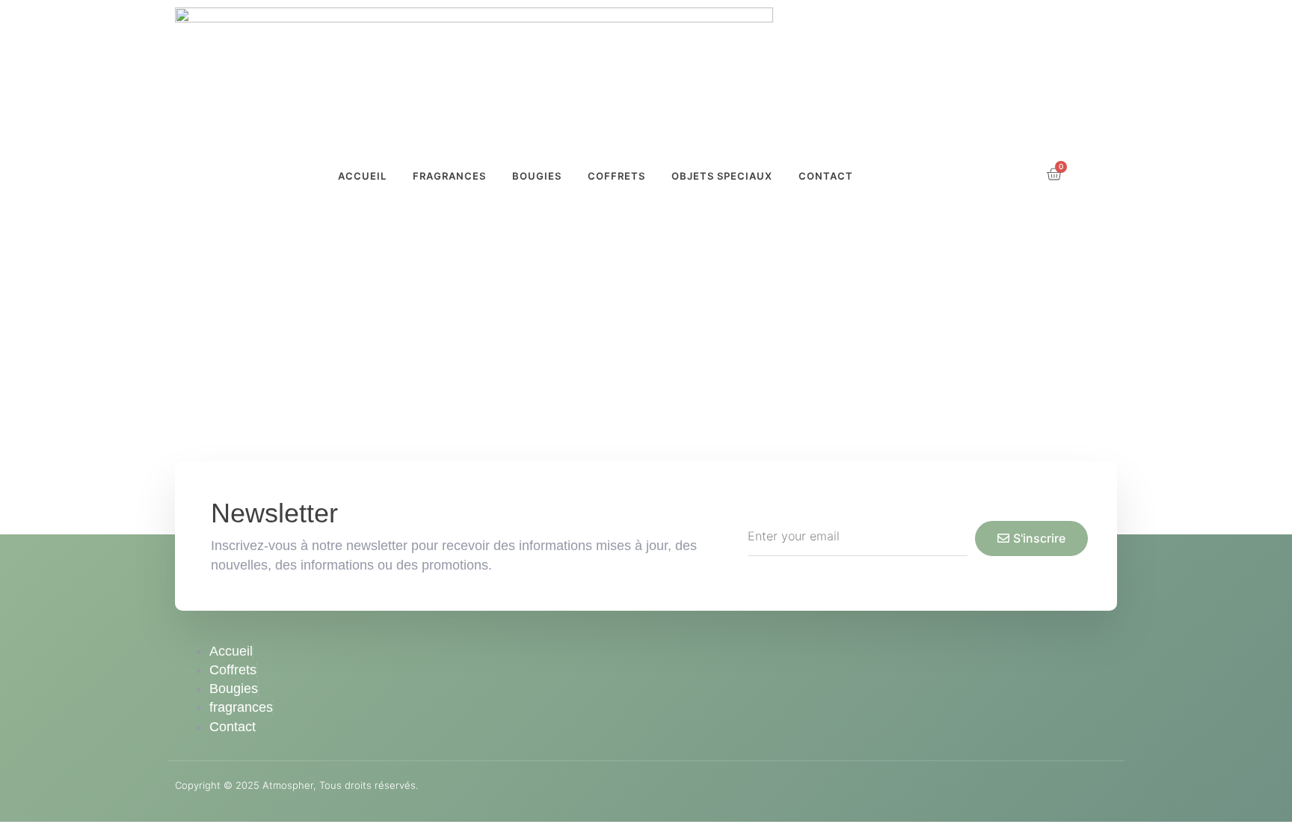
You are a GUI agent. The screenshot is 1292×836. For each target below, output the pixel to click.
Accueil (362, 176)
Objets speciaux (721, 176)
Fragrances (449, 176)
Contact (826, 176)
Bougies (537, 176)
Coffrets (616, 176)
